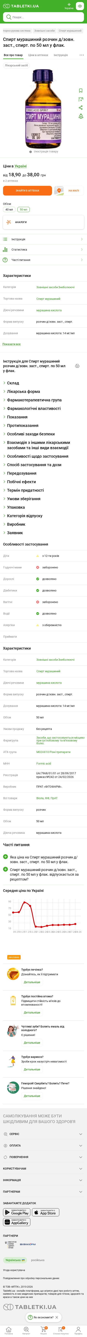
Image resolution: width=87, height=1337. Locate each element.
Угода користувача (14, 1270)
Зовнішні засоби (44, 30)
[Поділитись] (80, 107)
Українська (13, 1260)
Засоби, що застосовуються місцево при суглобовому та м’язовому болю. (60, 740)
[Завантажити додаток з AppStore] (45, 1212)
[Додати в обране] (80, 90)
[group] (43, 173)
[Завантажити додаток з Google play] (16, 1212)
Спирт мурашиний (70, 30)
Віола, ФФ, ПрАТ (46, 798)
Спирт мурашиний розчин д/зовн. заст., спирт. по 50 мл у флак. (38, 42)
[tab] (13, 55)
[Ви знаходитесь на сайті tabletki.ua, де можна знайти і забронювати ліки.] (21, 6)
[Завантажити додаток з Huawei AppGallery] (16, 1222)
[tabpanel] (43, 384)
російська (38, 1260)
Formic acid (43, 763)
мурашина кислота (49, 310)
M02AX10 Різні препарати (53, 752)
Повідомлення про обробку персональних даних (31, 1278)
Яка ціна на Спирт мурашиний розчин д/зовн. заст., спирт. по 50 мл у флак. (43, 859)
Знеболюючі (66, 287)
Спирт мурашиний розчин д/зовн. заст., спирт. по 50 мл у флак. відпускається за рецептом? (44, 874)
